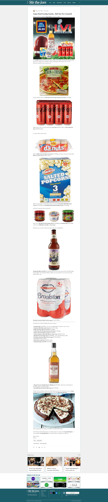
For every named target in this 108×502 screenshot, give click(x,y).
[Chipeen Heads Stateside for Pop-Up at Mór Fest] (72, 461)
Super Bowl (39, 440)
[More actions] (74, 11)
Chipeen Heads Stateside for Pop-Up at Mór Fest (71, 469)
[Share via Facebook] (33, 447)
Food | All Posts (36, 443)
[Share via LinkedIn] (39, 447)
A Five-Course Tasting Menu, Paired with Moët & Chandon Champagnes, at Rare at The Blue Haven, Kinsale (35, 469)
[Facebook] (56, 493)
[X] (54, 493)
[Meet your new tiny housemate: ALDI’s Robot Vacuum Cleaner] (54, 461)
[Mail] (64, 493)
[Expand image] (40, 216)
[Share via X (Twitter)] (36, 447)
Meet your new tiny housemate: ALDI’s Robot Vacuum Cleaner (53, 469)
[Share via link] (42, 447)
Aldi (34, 440)
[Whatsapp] (59, 493)
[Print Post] (44, 447)
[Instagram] (51, 493)
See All (79, 455)
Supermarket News (43, 443)
